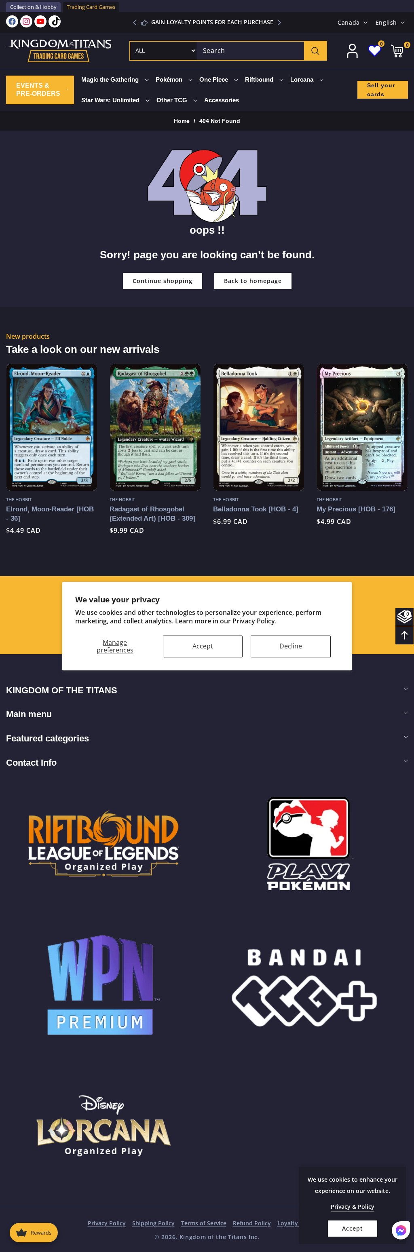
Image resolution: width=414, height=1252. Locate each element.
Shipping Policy (153, 1223)
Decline (290, 646)
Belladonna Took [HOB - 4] (255, 509)
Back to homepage (253, 281)
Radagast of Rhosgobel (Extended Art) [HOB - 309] (152, 513)
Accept (202, 646)
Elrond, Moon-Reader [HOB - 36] (50, 513)
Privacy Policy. (254, 620)
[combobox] (261, 51)
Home (182, 121)
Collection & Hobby (33, 7)
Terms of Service (203, 1223)
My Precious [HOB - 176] (356, 509)
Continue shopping (162, 281)
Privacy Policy (107, 1223)
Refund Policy (252, 1223)
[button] (279, 23)
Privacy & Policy (352, 1206)
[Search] (315, 51)
